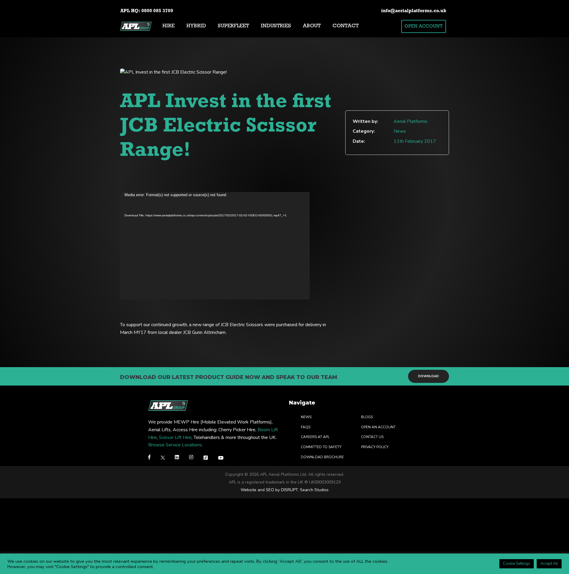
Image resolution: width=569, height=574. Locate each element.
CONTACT (346, 26)
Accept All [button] (549, 563)
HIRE (168, 26)
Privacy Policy (375, 447)
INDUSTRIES (276, 26)
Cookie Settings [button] (516, 563)
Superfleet (233, 26)
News (306, 417)
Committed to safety (321, 447)
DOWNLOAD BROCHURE (322, 457)
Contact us (372, 437)
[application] (215, 245)
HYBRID (196, 26)
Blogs (367, 417)
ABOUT (312, 26)
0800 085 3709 (157, 11)
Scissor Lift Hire (175, 437)
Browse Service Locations (175, 445)
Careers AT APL (315, 437)
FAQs (305, 427)
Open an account (378, 427)
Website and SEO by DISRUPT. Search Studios (285, 490)
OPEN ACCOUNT (423, 26)
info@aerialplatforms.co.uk (413, 11)
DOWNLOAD (428, 376)
